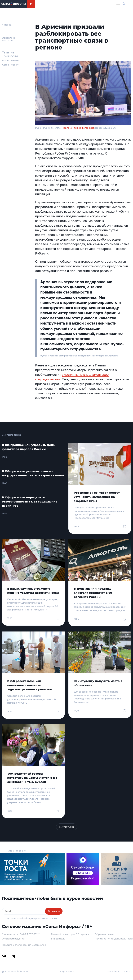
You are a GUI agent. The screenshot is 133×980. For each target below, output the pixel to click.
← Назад (6, 24)
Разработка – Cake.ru (119, 971)
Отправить (54, 911)
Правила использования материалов (24, 944)
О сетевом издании (13, 938)
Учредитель (58, 938)
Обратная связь (104, 934)
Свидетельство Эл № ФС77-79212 (21, 934)
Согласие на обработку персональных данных (31, 918)
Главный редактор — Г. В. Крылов (70, 934)
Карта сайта (67, 971)
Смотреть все (66, 826)
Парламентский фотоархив (78, 127)
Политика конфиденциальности (114, 938)
